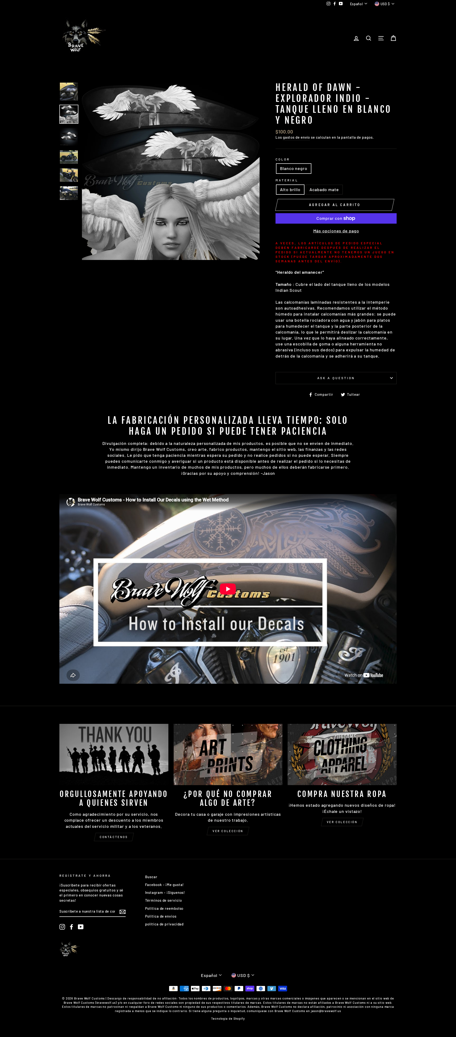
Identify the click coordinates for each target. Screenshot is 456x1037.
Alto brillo (290, 189)
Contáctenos (114, 837)
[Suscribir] (122, 912)
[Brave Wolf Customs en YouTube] (81, 927)
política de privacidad (164, 924)
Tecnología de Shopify (228, 1018)
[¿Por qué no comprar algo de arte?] (228, 754)
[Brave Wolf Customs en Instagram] (62, 927)
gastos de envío (296, 137)
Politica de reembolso (164, 908)
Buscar (151, 877)
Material (287, 180)
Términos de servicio (163, 900)
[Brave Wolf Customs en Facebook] (71, 927)
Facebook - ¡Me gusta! (164, 884)
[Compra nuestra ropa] (342, 754)
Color (283, 159)
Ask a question (336, 378)
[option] (171, 171)
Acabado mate (324, 189)
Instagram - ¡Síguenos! (165, 892)
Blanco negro (293, 168)
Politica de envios (160, 916)
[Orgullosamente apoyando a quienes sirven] (113, 754)
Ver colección (228, 831)
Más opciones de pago (336, 230)
